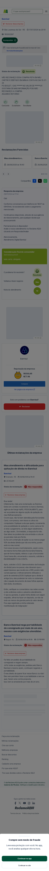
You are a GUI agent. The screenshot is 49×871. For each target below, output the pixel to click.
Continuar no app (25, 859)
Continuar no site (24, 865)
